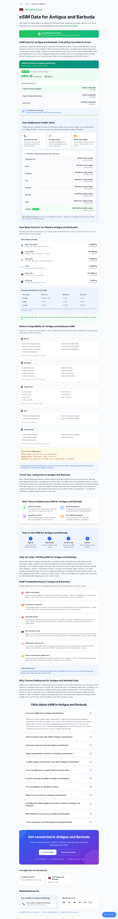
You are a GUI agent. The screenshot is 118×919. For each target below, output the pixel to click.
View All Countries (68, 852)
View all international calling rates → (30, 912)
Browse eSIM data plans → (50, 912)
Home (21, 4)
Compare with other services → (69, 912)
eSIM (27, 4)
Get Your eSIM (47, 852)
